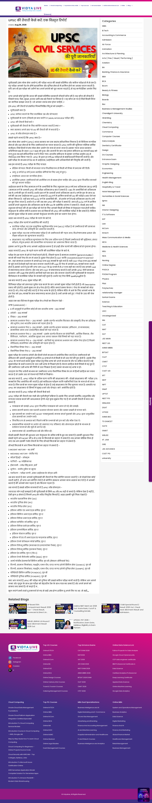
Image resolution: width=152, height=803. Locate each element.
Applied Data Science (121, 682)
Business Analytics (120, 712)
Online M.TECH (48, 707)
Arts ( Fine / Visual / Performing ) (117, 58)
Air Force (106, 44)
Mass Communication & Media (116, 237)
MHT (104, 380)
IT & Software (108, 214)
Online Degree (109, 265)
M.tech (105, 232)
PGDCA (105, 269)
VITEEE (105, 412)
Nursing (105, 260)
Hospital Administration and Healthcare (93, 734)
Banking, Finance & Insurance (115, 72)
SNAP (104, 389)
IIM (103, 205)
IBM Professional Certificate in (124, 664)
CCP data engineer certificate (124, 659)
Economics (107, 168)
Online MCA (47, 721)
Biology (105, 95)
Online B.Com (48, 659)
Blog (129, 5)
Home (46, 5)
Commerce (107, 131)
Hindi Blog (106, 118)
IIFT (103, 375)
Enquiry (150, 401)
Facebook (17, 658)
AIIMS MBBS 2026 (84, 673)
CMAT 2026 (82, 686)
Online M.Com (48, 716)
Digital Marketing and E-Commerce (91, 712)
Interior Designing (110, 210)
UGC (104, 311)
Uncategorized (109, 315)
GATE (104, 426)
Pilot (104, 283)
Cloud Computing (56, 5)
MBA (104, 26)
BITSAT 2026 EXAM (84, 677)
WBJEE (105, 435)
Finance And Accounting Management (92, 725)
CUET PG (106, 453)
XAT (104, 334)
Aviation (106, 62)
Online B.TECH (48, 650)
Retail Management (120, 743)
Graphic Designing (110, 164)
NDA (104, 256)
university (106, 458)
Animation (107, 49)
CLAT (104, 357)
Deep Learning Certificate (122, 677)
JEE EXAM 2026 (83, 664)
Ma (103, 320)
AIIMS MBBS (107, 347)
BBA (104, 76)
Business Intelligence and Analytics (91, 743)
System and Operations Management (127, 707)
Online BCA (47, 673)
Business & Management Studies (117, 108)
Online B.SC (47, 668)
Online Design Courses (52, 677)
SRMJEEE (106, 403)
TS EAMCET (107, 421)
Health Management (111, 177)
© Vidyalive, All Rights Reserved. (74, 794)
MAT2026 (81, 655)
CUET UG (106, 370)
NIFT (104, 384)
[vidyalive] (28, 8)
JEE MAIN (106, 338)
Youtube (16, 666)
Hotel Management (111, 191)
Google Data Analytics (121, 691)
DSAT (104, 407)
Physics (105, 279)
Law (104, 223)
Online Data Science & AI (111, 5)
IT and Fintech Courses (86, 739)
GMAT (105, 430)
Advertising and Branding (87, 721)
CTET (104, 366)
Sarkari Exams (108, 297)
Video (123, 5)
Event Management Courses (54, 748)
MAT (104, 329)
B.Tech (105, 30)
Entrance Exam (96, 5)
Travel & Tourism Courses (53, 686)
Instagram (17, 662)
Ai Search (47, 14)
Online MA (47, 725)
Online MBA (47, 712)
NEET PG (106, 398)
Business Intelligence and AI (88, 707)
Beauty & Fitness (110, 90)
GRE (104, 444)
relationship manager (112, 292)
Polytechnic (107, 288)
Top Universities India (71, 5)
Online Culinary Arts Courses (54, 682)
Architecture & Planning (113, 53)
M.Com (105, 228)
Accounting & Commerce (114, 35)
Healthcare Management (122, 739)
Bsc (103, 104)
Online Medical (49, 739)
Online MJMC (48, 734)
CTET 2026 (82, 691)
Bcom (105, 85)
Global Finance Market (121, 734)
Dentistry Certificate (111, 145)
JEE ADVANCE (108, 449)
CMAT (105, 361)
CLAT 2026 (82, 682)
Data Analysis (108, 141)
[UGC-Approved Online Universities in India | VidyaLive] (24, 648)
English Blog (107, 182)
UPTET (105, 393)
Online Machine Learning (122, 686)
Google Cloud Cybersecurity (124, 655)
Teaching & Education (112, 306)
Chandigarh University (112, 113)
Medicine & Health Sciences (115, 246)
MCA (104, 242)
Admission (107, 39)
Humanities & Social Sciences (115, 196)
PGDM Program (109, 274)
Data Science (118, 668)
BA (103, 67)
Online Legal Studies (51, 743)
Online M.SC (47, 730)
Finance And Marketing (121, 730)
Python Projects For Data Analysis (125, 650)
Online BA (46, 664)
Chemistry (107, 122)
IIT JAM (105, 439)
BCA (104, 81)
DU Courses (107, 154)
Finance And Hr (118, 725)
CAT (104, 324)
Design (105, 150)
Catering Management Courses (55, 691)
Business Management (121, 748)
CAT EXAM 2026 (84, 650)
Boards (105, 99)
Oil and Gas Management (88, 716)
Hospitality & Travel (111, 187)
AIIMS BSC (106, 416)
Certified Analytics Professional (124, 673)
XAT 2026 (81, 659)
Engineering (107, 173)
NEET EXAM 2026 (84, 668)
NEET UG (106, 343)
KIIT (103, 219)
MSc (104, 251)
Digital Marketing (119, 721)
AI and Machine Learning (87, 730)
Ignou (104, 200)
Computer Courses (111, 136)
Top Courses (85, 5)
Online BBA (47, 655)
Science (105, 301)
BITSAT (105, 352)
